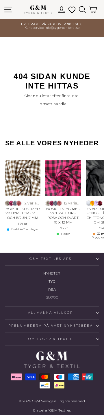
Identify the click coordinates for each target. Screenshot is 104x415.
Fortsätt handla (52, 104)
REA (52, 289)
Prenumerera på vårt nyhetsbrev (50, 326)
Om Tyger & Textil (50, 339)
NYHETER (51, 273)
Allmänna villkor (50, 313)
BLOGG (52, 297)
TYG (52, 281)
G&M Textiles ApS (50, 259)
